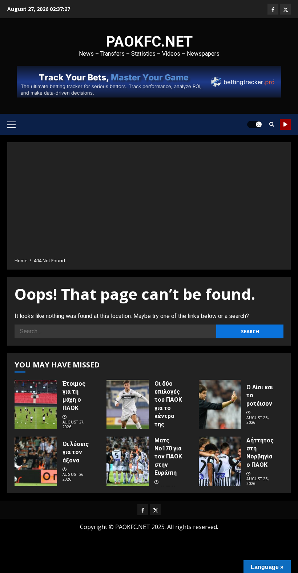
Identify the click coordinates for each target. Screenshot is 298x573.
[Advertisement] (149, 202)
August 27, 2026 (74, 424)
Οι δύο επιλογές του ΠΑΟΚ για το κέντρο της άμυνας (168, 408)
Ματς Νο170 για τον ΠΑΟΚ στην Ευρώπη (168, 457)
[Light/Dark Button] (254, 124)
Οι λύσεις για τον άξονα (76, 452)
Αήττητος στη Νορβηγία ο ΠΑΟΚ (260, 452)
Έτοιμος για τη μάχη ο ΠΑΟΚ (74, 395)
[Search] (271, 124)
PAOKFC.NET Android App (285, 124)
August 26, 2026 (257, 420)
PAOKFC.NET (149, 41)
